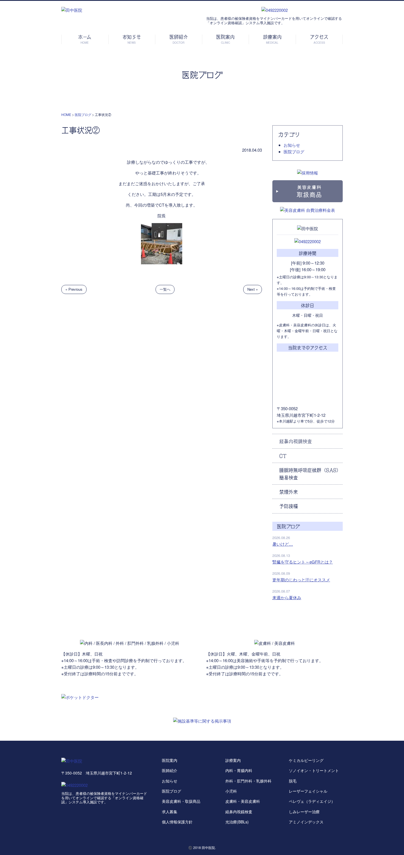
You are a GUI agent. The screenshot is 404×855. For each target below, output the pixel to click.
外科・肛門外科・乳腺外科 (248, 781)
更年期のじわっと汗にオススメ (301, 579)
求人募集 (169, 811)
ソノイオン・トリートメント (314, 770)
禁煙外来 (288, 491)
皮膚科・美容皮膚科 (242, 801)
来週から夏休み (286, 597)
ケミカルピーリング (306, 760)
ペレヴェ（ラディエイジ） (312, 801)
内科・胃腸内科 (238, 770)
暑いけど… (282, 544)
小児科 (231, 791)
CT (282, 456)
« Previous (73, 289)
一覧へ (165, 289)
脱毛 (293, 781)
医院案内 (169, 760)
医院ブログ (294, 151)
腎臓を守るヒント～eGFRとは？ (302, 562)
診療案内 (233, 760)
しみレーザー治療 (304, 811)
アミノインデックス (306, 822)
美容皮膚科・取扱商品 (181, 801)
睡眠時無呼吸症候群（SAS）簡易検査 (310, 473)
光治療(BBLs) (237, 822)
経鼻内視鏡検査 (295, 441)
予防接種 (288, 506)
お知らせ (292, 145)
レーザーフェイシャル (308, 791)
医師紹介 (169, 770)
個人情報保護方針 (177, 822)
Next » (252, 289)
